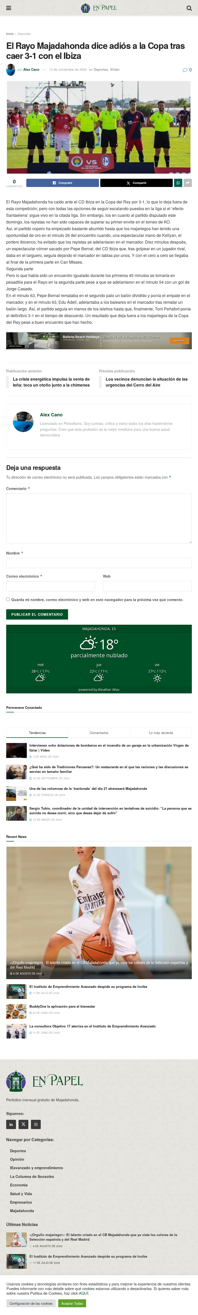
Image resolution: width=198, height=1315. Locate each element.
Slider (115, 69)
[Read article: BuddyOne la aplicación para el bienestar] (16, 1011)
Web (107, 576)
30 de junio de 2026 (46, 1013)
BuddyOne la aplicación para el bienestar (62, 1006)
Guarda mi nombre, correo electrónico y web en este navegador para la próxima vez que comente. (97, 599)
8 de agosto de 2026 (27, 973)
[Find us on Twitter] (23, 1124)
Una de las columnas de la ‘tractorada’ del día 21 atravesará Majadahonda (88, 788)
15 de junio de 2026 (46, 1032)
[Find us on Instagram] (36, 1124)
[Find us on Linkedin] (11, 1124)
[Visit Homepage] (99, 8)
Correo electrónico (24, 576)
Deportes (24, 33)
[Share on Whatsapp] (178, 183)
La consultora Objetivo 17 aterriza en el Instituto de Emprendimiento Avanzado (92, 1026)
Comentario (18, 488)
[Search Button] (189, 7)
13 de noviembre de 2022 (68, 69)
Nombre (14, 553)
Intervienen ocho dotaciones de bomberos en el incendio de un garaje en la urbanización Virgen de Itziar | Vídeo (109, 747)
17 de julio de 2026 (46, 993)
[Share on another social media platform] (188, 183)
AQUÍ (83, 1293)
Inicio (10, 33)
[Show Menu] (8, 7)
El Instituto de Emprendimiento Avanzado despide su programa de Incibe (88, 986)
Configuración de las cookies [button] (31, 1303)
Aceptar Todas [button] (72, 1303)
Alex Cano (31, 69)
